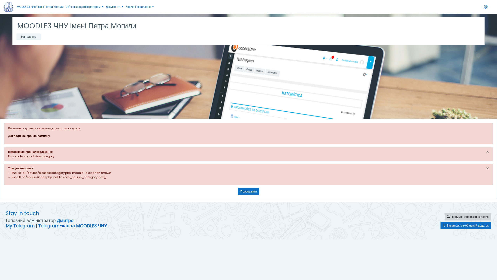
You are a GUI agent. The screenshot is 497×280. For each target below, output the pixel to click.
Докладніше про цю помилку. (29, 136)
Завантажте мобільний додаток (467, 225)
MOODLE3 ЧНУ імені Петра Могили (40, 7)
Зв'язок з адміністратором (83, 7)
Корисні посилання (138, 7)
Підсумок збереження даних (469, 217)
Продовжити (248, 191)
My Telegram (20, 226)
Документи (113, 7)
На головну (28, 37)
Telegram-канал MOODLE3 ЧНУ (72, 226)
